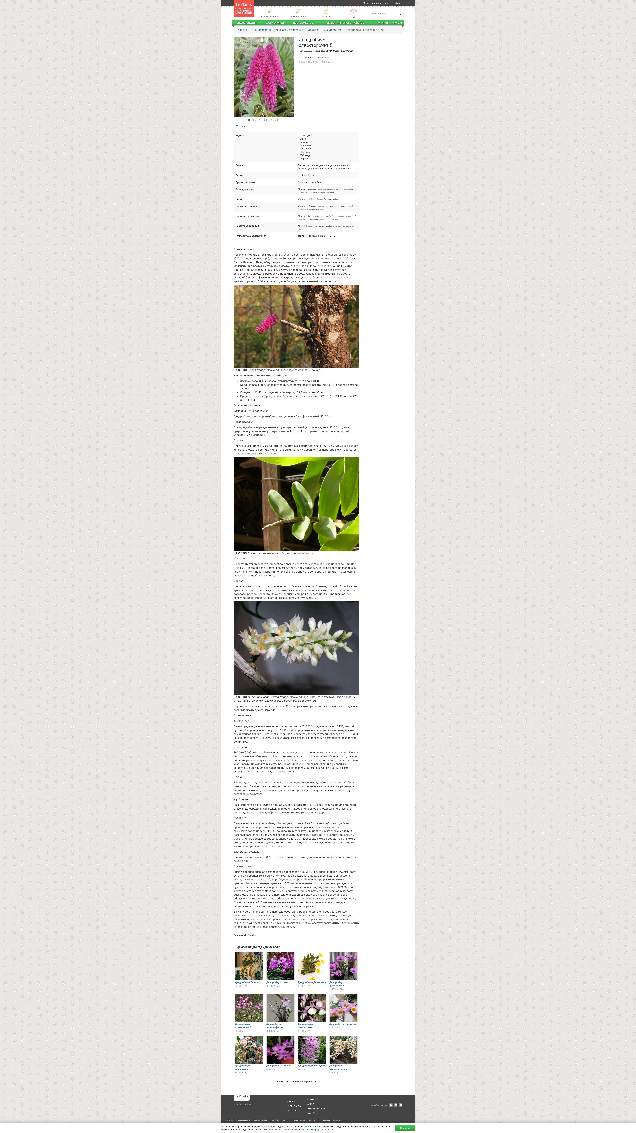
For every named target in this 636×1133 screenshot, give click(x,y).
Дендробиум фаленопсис (336, 983)
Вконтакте (391, 1105)
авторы (311, 1103)
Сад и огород (275, 22)
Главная (242, 29)
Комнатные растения (289, 29)
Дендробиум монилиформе (274, 1025)
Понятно (405, 1128)
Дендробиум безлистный (305, 1025)
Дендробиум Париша (278, 1065)
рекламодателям (316, 1108)
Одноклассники (396, 1105)
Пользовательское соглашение (303, 1120)
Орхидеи (313, 29)
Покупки (382, 22)
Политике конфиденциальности (317, 1129)
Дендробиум (332, 29)
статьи (291, 1101)
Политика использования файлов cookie (270, 1120)
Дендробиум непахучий (312, 1065)
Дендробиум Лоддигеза (343, 1023)
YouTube (400, 1105)
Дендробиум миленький (242, 1067)
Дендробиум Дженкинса (312, 982)
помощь (292, 1110)
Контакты (312, 1112)
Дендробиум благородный (243, 1025)
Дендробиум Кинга (277, 982)
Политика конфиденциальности (237, 1120)
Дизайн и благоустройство (345, 22)
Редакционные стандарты (330, 1120)
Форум (397, 22)
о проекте (313, 1099)
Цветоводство (303, 22)
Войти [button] (396, 3)
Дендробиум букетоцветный (338, 1067)
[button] (264, 77)
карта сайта (294, 1106)
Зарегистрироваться (375, 3)
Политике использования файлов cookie (278, 1129)
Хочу (242, 126)
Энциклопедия (246, 22)
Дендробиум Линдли (247, 982)
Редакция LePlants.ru (246, 935)
